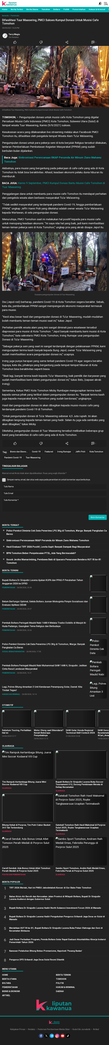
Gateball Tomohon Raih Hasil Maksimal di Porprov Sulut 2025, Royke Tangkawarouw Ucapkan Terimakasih (80, 828)
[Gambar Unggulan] (54, 76)
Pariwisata (15, 16)
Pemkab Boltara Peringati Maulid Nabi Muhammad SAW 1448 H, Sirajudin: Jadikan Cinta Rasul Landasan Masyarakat (44, 667)
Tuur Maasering (33, 457)
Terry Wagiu (14, 34)
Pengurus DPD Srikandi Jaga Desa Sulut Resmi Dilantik (36, 959)
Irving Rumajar (64, 452)
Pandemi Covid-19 (13, 457)
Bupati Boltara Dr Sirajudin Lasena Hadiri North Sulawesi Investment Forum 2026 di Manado (55, 908)
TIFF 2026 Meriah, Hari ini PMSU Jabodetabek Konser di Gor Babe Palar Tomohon (50, 887)
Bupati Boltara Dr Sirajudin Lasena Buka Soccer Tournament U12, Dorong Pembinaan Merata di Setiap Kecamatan (79, 785)
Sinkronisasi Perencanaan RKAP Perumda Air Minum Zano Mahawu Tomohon (47, 540)
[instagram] (57, 1036)
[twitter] (46, 1036)
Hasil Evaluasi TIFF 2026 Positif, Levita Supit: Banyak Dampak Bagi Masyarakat (48, 546)
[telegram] (52, 1036)
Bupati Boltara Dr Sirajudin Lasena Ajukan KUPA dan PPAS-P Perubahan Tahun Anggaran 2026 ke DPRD (42, 582)
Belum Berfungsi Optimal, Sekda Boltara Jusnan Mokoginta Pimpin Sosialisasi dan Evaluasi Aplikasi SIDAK (45, 603)
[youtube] (62, 1036)
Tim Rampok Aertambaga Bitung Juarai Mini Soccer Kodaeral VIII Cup (24, 783)
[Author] (5, 36)
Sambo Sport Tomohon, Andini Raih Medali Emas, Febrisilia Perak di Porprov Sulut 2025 (80, 869)
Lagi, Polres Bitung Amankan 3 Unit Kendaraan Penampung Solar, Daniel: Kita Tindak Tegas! (42, 689)
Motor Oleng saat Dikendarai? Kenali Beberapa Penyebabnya (48, 733)
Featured (49, 452)
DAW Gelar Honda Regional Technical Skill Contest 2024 (80, 731)
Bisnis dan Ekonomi (19, 452)
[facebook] (41, 1036)
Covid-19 (36, 452)
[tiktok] (68, 1036)
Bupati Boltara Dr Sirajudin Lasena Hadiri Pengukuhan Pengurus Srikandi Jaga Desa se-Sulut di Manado (57, 918)
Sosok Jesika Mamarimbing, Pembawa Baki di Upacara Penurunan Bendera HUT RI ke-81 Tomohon (53, 561)
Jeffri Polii (80, 452)
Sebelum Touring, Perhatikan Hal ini (16, 731)
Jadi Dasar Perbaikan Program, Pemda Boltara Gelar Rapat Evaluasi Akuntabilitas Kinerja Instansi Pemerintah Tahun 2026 (57, 941)
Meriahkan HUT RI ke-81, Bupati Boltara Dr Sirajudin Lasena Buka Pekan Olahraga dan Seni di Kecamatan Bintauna (56, 929)
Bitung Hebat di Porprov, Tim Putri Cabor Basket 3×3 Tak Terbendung (26, 826)
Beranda (5, 16)
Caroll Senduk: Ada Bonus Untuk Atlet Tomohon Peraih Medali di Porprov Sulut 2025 (26, 869)
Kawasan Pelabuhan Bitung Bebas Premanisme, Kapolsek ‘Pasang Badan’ (45, 951)
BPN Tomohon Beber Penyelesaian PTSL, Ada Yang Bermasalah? (41, 553)
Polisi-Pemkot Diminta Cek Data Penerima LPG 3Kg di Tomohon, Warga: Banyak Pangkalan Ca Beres (56, 532)
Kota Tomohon (96, 452)
